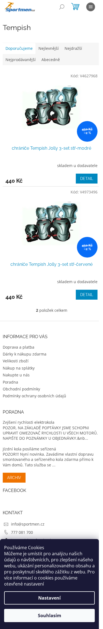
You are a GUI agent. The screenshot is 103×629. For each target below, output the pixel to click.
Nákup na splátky (19, 368)
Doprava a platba (18, 347)
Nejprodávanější (20, 59)
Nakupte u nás (16, 375)
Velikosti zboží (16, 360)
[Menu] (90, 6)
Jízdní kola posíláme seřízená (29, 449)
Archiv (14, 477)
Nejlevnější (48, 48)
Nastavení (49, 598)
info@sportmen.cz (27, 524)
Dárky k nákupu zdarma (24, 354)
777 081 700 (22, 532)
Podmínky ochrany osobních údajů (34, 395)
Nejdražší (73, 48)
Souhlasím (49, 615)
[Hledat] (61, 6)
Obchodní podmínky (21, 389)
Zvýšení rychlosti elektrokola (28, 422)
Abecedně (50, 59)
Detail (86, 178)
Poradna (10, 382)
